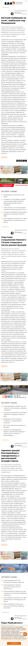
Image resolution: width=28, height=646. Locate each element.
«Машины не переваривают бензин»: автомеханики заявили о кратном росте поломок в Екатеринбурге (14, 432)
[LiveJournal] (26, 161)
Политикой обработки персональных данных (13, 639)
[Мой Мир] (24, 161)
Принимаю (14, 643)
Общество (4, 157)
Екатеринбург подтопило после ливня (14, 195)
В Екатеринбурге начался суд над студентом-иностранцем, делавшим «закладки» (15, 408)
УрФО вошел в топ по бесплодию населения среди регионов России (15, 208)
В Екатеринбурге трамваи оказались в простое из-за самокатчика (12, 586)
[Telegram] (21, 161)
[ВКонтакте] (17, 161)
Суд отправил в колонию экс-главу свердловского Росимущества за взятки (15, 220)
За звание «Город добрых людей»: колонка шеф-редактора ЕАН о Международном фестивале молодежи (15, 202)
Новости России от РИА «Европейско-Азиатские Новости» (10, 3)
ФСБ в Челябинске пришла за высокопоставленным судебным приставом (14, 606)
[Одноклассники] (19, 161)
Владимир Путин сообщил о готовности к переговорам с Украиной (13, 420)
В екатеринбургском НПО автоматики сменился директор (14, 581)
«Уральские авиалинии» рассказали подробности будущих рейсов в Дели (15, 214)
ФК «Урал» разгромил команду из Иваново (15, 426)
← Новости (5, 7)
